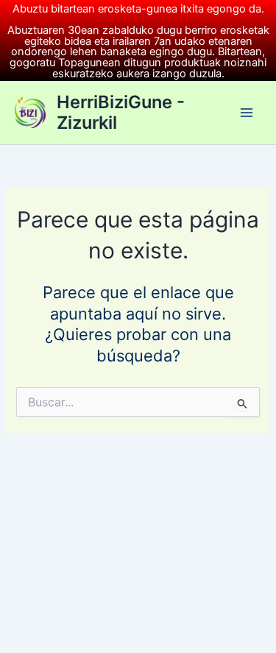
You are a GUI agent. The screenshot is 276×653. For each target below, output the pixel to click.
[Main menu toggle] (246, 112)
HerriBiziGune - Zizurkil (121, 112)
